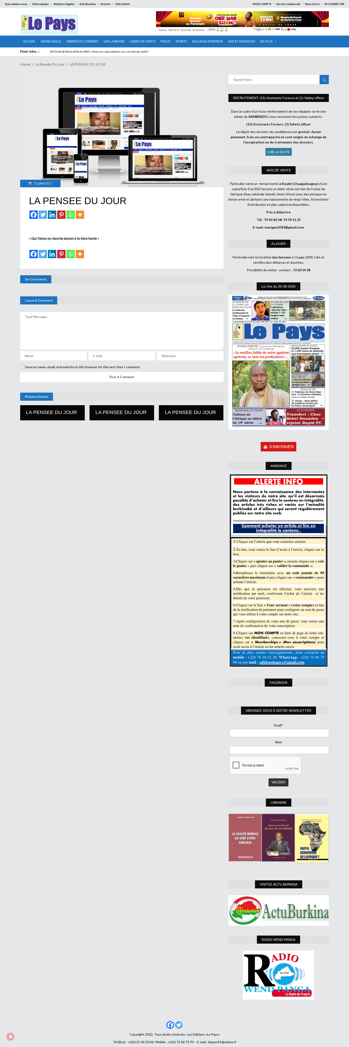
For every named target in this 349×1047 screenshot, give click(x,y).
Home (25, 64)
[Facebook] (33, 215)
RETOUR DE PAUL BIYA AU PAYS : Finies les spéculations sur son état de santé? (98, 51)
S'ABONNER (281, 446)
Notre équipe (41, 3)
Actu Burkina (88, 3)
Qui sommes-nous (16, 3)
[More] (80, 215)
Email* (278, 725)
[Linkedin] (52, 215)
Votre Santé (122, 3)
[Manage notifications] (10, 1036)
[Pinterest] (61, 215)
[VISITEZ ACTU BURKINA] (278, 910)
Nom (278, 742)
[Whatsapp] (70, 215)
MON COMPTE (262, 3)
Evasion (105, 3)
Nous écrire (312, 3)
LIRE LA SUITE (279, 152)
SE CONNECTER (334, 3)
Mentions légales (64, 3)
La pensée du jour (50, 64)
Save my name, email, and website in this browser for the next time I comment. (83, 367)
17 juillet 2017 (42, 183)
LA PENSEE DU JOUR (51, 412)
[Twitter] (43, 215)
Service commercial (288, 3)
